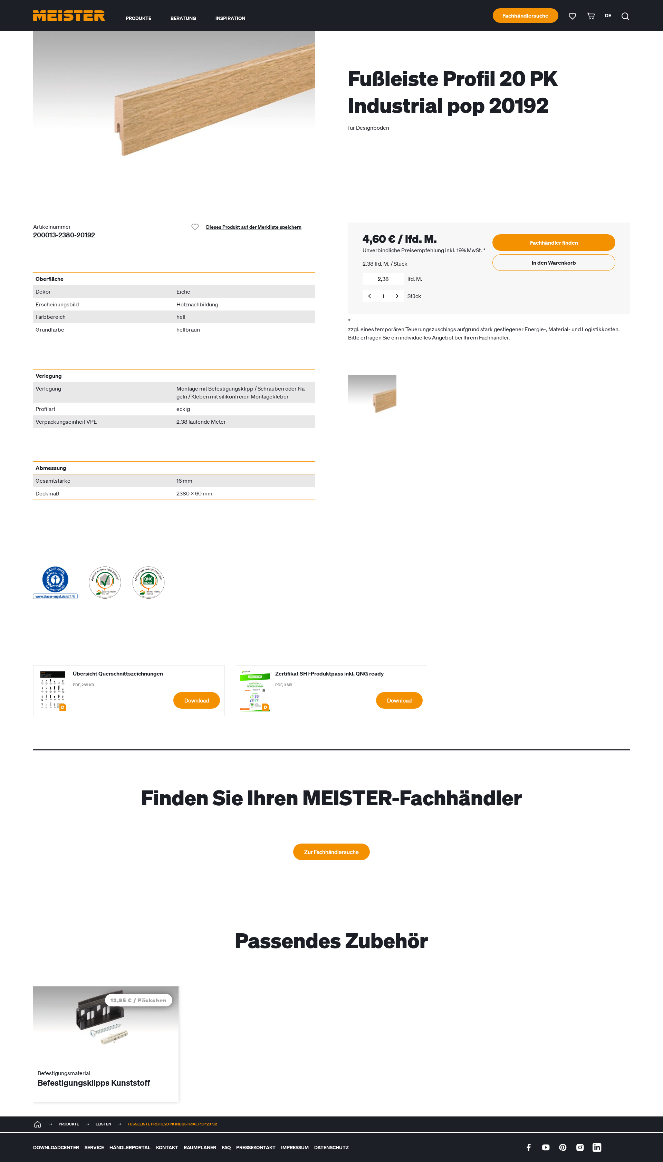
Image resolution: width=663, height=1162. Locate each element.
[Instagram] (580, 1147)
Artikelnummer (52, 226)
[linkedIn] (597, 1147)
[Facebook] (528, 1147)
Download (196, 700)
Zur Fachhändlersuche (331, 851)
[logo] (69, 15)
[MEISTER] (37, 1124)
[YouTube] (545, 1147)
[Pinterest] (562, 1147)
